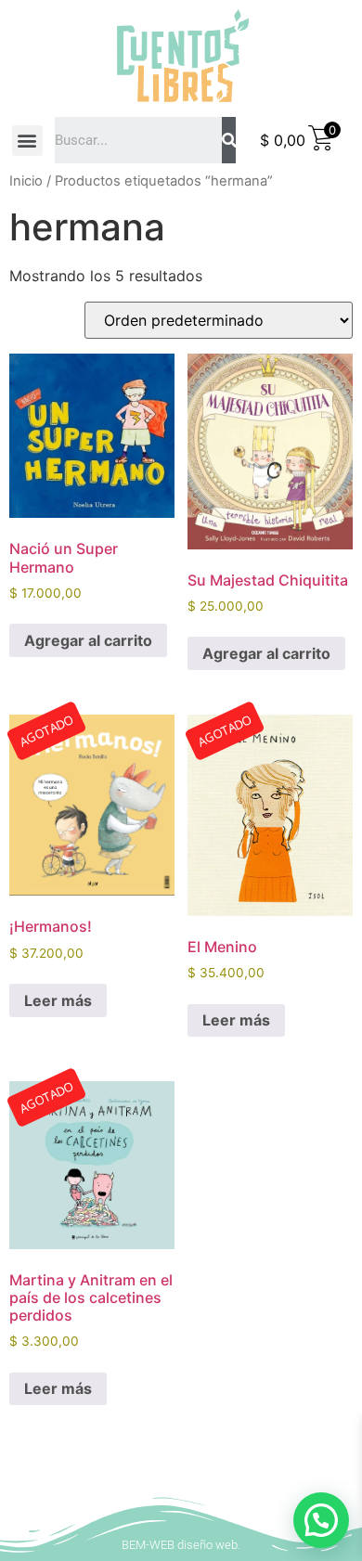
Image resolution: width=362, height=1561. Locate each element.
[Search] (229, 140)
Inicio (26, 181)
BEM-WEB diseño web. (181, 1545)
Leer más (58, 1000)
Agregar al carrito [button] (88, 640)
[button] (27, 140)
